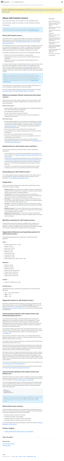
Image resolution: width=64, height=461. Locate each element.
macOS (4, 279)
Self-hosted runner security (12, 406)
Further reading (8, 428)
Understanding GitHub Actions (23, 41)
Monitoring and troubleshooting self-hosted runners (17, 367)
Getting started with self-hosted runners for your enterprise (19, 431)
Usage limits (6, 182)
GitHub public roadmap (34, 30)
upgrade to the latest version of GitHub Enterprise (33, 10)
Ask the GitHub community (9, 443)
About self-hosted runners (38, 5)
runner (27, 67)
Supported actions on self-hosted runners (17, 300)
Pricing (24, 456)
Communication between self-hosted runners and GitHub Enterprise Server (22, 159)
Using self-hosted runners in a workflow (24, 91)
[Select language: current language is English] (62, 2)
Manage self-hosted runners (25, 5)
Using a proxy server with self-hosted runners (14, 363)
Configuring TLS (7, 333)
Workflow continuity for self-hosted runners (18, 220)
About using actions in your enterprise (24, 379)
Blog (35, 456)
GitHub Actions (6, 5)
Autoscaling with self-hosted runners (19, 178)
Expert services (30, 456)
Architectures (6, 286)
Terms (13, 456)
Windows (5, 262)
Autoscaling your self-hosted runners (16, 172)
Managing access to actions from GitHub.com (14, 308)
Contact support (7, 445)
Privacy (16, 456)
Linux (4, 242)
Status (20, 456)
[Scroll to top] (61, 458)
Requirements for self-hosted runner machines (19, 146)
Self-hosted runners (14, 5)
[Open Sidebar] (1, 5)
